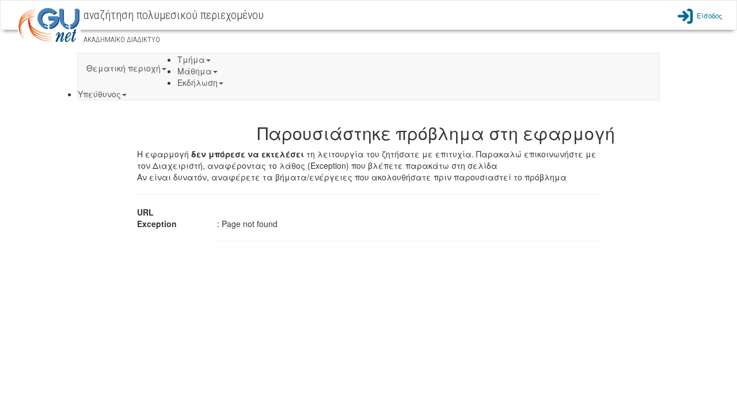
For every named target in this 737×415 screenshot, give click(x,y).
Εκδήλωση (197, 82)
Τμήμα (191, 59)
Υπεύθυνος (99, 94)
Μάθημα (194, 71)
